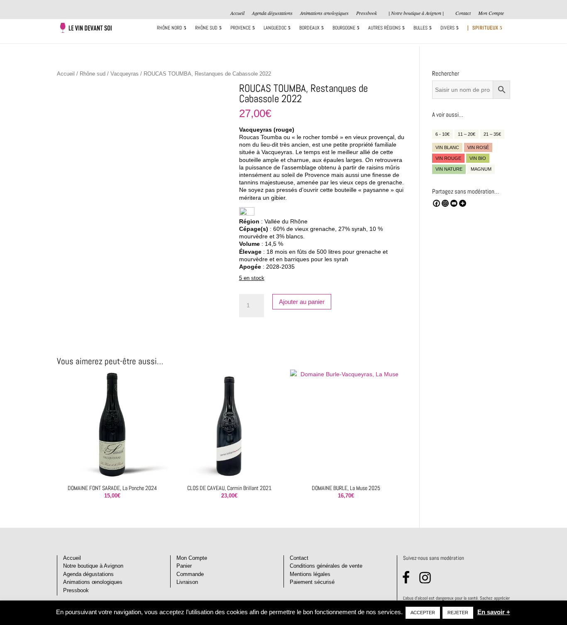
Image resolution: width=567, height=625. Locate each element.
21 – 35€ (492, 134)
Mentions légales (310, 574)
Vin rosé (478, 147)
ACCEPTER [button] (423, 612)
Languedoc (275, 28)
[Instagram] (445, 203)
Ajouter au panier (302, 301)
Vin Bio (477, 158)
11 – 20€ (466, 134)
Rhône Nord (169, 28)
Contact (463, 13)
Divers (447, 28)
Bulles (420, 28)
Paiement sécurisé (312, 582)
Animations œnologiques (324, 13)
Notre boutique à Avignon (93, 566)
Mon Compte (491, 13)
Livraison (187, 582)
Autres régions (384, 28)
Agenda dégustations (272, 13)
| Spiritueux (483, 28)
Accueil (237, 13)
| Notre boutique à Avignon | (416, 13)
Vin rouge (448, 158)
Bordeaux (309, 28)
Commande (190, 574)
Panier (184, 566)
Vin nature (448, 169)
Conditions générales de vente (326, 566)
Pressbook (366, 13)
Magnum (481, 169)
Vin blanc (447, 147)
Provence (240, 28)
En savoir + (493, 611)
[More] (462, 203)
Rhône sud (206, 28)
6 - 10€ (442, 134)
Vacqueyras (124, 74)
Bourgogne (343, 28)
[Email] (453, 203)
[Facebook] (436, 203)
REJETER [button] (457, 612)
